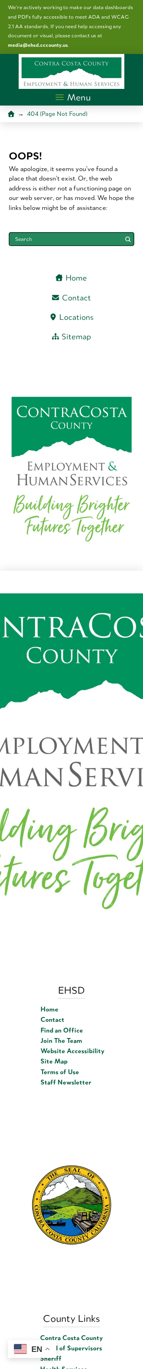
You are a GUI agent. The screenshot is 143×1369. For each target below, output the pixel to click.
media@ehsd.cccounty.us (38, 45)
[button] (73, 97)
